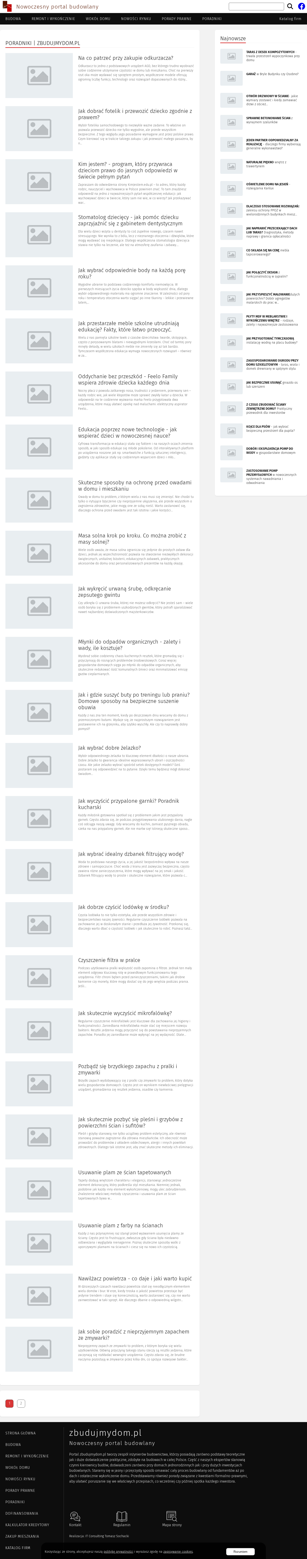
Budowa (13, 19)
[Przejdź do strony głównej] (7, 7)
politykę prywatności (118, 1552)
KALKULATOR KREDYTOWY (27, 1525)
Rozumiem (240, 1551)
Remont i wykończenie (53, 19)
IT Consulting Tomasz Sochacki (107, 1536)
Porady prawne (176, 19)
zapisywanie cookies (178, 1552)
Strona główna (20, 1433)
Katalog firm (290, 19)
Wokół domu (98, 19)
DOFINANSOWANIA (21, 1513)
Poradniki (212, 19)
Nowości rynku (136, 19)
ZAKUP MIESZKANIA (22, 1536)
